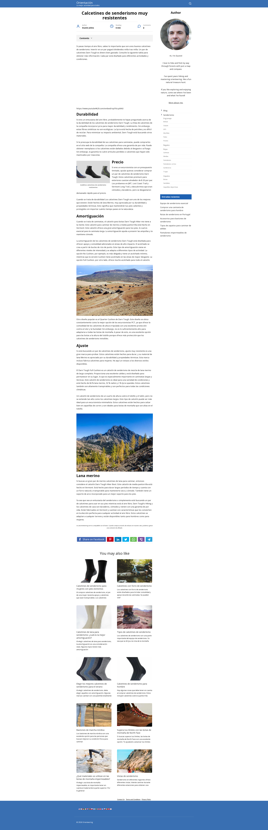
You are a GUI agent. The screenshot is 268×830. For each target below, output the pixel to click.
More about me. (176, 102)
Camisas (166, 152)
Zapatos (166, 176)
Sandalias (166, 183)
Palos (165, 137)
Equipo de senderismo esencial (174, 203)
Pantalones (167, 160)
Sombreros (167, 168)
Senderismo (168, 115)
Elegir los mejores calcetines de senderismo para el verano (91, 685)
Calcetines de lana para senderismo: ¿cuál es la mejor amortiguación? (90, 635)
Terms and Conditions (133, 799)
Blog (165, 110)
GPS (164, 129)
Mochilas (166, 133)
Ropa (165, 149)
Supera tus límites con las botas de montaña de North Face (134, 731)
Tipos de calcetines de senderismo (134, 632)
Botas (165, 179)
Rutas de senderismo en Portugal (175, 214)
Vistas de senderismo (127, 776)
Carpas (165, 125)
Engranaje (167, 118)
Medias (165, 156)
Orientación (84, 3)
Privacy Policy (146, 799)
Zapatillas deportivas (170, 187)
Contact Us (121, 799)
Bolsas (165, 122)
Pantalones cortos (169, 164)
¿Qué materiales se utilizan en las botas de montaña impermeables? (93, 777)
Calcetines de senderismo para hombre (132, 685)
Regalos (166, 145)
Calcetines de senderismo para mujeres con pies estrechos (91, 587)
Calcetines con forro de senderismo (134, 585)
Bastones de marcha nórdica (90, 730)
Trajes (165, 172)
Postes (165, 141)
